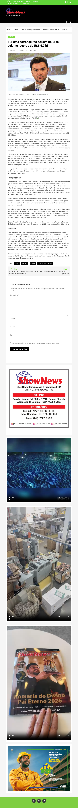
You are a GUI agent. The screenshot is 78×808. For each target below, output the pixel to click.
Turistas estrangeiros (45, 263)
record (32, 263)
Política (11, 37)
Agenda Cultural (18, 1)
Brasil (17, 263)
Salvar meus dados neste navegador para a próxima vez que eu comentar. (35, 343)
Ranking (24, 263)
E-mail (12, 327)
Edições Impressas (13, 3)
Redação (12, 50)
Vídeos (28, 1)
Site (11, 335)
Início (9, 1)
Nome (12, 319)
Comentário (14, 295)
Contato (35, 1)
